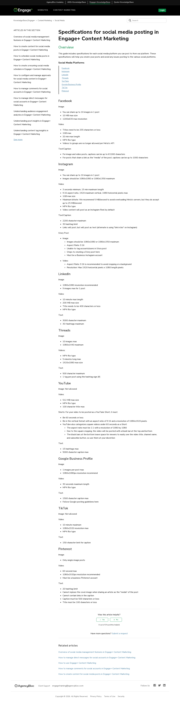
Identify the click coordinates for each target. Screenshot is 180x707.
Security (121, 696)
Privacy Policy (96, 696)
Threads (65, 78)
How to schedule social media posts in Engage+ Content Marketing (31, 58)
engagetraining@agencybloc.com (67, 685)
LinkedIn (65, 75)
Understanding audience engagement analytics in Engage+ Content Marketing (32, 113)
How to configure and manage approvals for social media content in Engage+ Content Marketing (32, 79)
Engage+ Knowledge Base (100, 2)
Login (162, 10)
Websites (43, 10)
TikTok (64, 88)
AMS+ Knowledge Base (76, 2)
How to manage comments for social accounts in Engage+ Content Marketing (32, 90)
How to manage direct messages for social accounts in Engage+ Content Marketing (30, 102)
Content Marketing (64, 10)
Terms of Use (110, 696)
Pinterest (65, 91)
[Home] (24, 11)
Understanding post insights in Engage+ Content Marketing (32, 122)
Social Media (60, 20)
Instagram (65, 71)
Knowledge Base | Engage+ (24, 20)
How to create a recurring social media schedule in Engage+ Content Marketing (32, 67)
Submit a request (120, 633)
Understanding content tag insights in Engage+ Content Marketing (31, 132)
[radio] (102, 620)
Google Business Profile (71, 84)
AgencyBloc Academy (55, 2)
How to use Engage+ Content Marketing (77, 663)
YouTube (65, 81)
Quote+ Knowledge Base (123, 2)
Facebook (65, 68)
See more (18, 139)
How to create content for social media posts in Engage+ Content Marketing (32, 48)
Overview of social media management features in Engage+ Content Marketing (32, 38)
